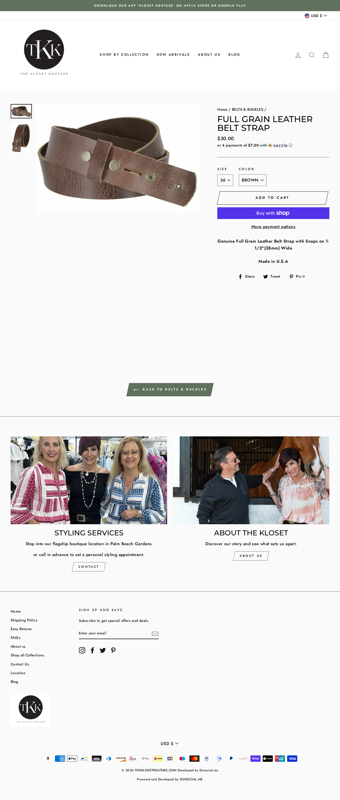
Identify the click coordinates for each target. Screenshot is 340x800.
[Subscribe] (155, 633)
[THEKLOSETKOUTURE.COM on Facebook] (92, 650)
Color (246, 169)
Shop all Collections (27, 655)
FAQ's (15, 637)
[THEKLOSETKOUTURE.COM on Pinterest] (113, 650)
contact (88, 566)
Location (18, 673)
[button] (273, 145)
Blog (234, 54)
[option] (170, 5)
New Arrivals (173, 54)
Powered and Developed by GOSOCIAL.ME (170, 779)
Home (222, 109)
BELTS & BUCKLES (247, 109)
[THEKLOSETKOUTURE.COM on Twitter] (103, 650)
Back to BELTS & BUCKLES (174, 389)
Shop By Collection (124, 54)
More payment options (273, 226)
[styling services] (89, 480)
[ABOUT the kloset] (251, 480)
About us (209, 54)
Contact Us (20, 664)
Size (222, 169)
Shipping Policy (24, 620)
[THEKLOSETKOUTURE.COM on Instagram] (82, 650)
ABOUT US (251, 555)
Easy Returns (21, 628)
